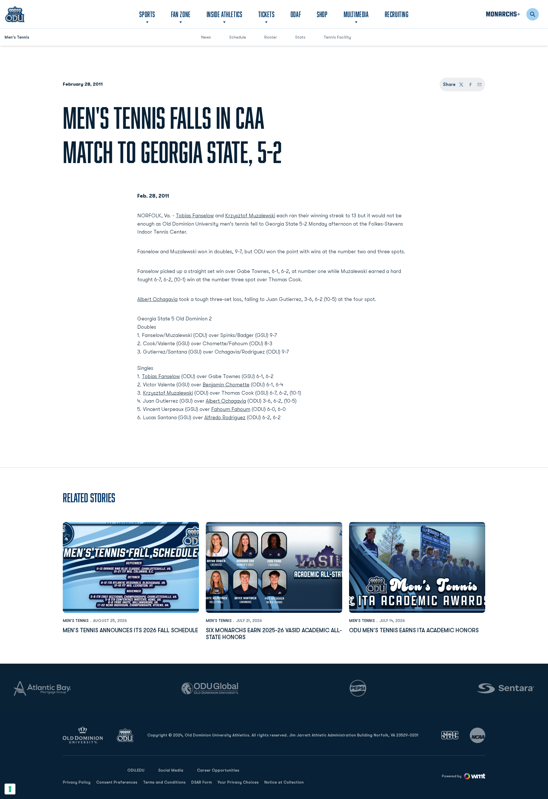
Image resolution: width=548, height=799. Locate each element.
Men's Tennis (75, 620)
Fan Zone (181, 14)
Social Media (170, 770)
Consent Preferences (116, 782)
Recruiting (397, 14)
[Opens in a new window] (449, 735)
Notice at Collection (284, 782)
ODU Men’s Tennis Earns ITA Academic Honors (414, 630)
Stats (300, 37)
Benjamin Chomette (226, 385)
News (206, 37)
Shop (322, 14)
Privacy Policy (76, 782)
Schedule (237, 37)
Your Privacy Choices (238, 782)
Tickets (266, 14)
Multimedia (356, 14)
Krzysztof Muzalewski (250, 215)
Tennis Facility (337, 37)
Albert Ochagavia (157, 299)
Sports (147, 14)
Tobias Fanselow (195, 215)
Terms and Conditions (164, 782)
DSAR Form (201, 782)
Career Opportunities (218, 770)
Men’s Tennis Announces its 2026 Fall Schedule (130, 630)
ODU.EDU (135, 770)
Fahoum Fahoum (230, 409)
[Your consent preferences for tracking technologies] (10, 789)
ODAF (296, 14)
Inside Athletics (224, 14)
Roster (270, 37)
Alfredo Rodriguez (224, 417)
